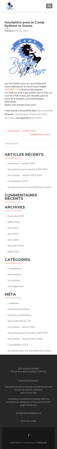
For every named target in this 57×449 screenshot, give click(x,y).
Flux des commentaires (19, 314)
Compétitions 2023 (40, 134)
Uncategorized (15, 286)
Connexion (13, 303)
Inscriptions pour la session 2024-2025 (28, 169)
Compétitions (15, 268)
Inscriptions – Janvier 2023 (20, 130)
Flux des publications (18, 308)
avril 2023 (13, 233)
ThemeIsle (41, 442)
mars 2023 (13, 239)
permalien (36, 117)
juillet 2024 (13, 221)
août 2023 (13, 227)
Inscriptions (14, 280)
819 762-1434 (28, 420)
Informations (43, 110)
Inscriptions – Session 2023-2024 (25, 175)
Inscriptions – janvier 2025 (21, 163)
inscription (10, 117)
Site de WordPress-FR (19, 320)
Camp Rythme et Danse (25, 114)
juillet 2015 (13, 251)
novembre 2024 (16, 215)
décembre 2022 (16, 245)
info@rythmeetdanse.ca (28, 412)
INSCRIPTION (13, 89)
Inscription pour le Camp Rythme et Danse (29, 186)
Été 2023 (42, 114)
